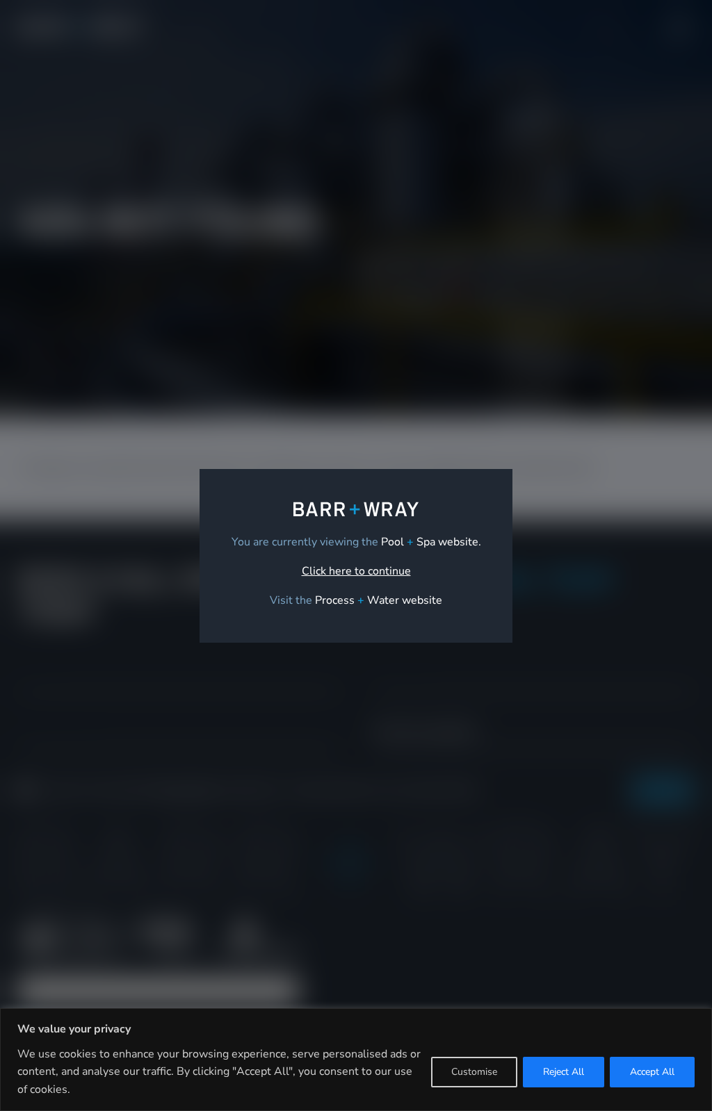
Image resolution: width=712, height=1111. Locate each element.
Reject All (563, 1071)
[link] (378, 600)
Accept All (652, 1071)
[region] (356, 1059)
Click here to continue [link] (356, 571)
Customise (474, 1071)
